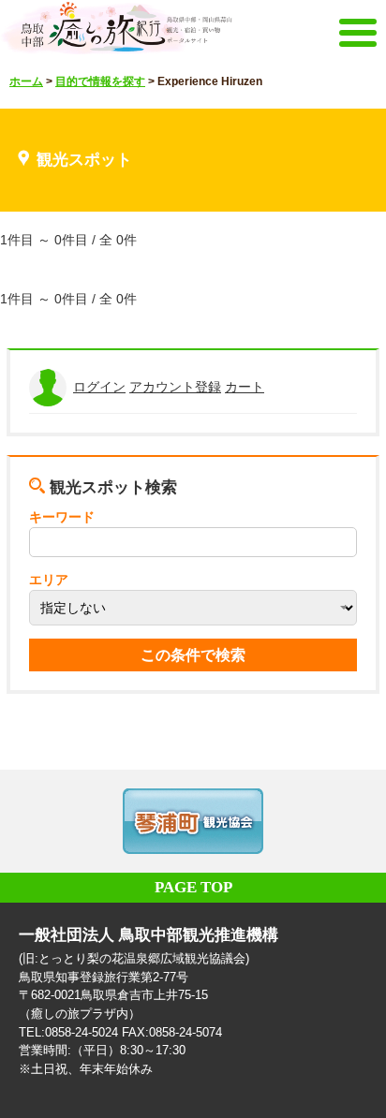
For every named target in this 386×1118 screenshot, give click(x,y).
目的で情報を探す (100, 81)
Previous (37, 821)
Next (348, 821)
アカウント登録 (175, 386)
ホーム (26, 81)
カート (244, 386)
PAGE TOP (193, 887)
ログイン (99, 386)
